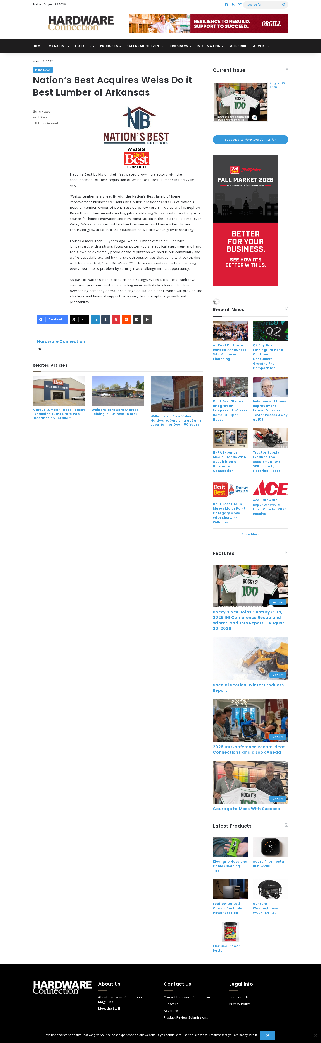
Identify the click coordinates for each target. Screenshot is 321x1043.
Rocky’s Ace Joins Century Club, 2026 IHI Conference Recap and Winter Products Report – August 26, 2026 (248, 620)
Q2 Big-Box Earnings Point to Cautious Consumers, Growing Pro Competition (268, 356)
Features (83, 46)
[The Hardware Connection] (81, 23)
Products (109, 46)
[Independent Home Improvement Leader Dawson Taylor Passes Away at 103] (270, 387)
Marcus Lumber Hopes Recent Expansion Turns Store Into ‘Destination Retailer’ (59, 414)
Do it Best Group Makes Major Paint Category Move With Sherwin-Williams (229, 513)
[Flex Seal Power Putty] (230, 931)
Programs (179, 46)
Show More (250, 534)
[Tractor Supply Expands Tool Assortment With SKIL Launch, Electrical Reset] (270, 438)
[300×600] (245, 285)
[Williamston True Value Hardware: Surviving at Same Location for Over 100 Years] (177, 394)
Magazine (57, 46)
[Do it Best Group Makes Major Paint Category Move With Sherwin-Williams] (230, 489)
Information (209, 46)
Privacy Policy (239, 1004)
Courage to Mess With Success (246, 808)
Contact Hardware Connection (187, 997)
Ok (268, 1035)
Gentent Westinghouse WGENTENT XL (265, 908)
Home (37, 46)
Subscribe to (250, 140)
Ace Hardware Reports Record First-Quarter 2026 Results (269, 507)
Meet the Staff (109, 1008)
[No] (315, 1035)
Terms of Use (240, 997)
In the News (43, 70)
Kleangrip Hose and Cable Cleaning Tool (230, 866)
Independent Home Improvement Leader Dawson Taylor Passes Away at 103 (270, 410)
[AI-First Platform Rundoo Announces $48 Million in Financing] (230, 331)
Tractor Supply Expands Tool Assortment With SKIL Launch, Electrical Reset (268, 461)
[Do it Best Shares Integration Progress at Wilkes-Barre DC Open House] (230, 387)
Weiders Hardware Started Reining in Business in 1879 (115, 412)
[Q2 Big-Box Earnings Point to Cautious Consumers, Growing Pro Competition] (270, 331)
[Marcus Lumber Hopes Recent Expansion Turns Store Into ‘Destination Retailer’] (59, 391)
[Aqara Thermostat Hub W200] (270, 847)
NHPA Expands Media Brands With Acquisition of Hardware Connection (229, 461)
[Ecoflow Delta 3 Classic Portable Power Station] (230, 889)
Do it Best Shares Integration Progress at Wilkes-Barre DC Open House (230, 410)
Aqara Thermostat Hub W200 (269, 863)
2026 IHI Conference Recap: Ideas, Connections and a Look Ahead (250, 749)
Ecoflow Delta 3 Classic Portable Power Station (227, 908)
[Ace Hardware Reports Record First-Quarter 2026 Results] (270, 488)
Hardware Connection (61, 341)
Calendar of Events (144, 46)
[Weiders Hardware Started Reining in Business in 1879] (118, 391)
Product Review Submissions (186, 1017)
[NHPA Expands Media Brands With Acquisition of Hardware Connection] (230, 438)
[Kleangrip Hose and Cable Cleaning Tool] (230, 847)
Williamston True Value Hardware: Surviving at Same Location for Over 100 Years (176, 420)
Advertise (262, 46)
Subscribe (238, 46)
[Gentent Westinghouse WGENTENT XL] (270, 889)
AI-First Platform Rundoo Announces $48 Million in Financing (230, 352)
